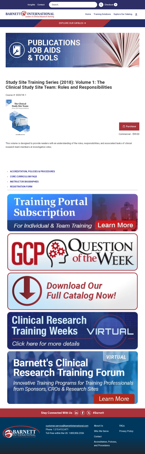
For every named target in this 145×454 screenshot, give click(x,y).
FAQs (122, 425)
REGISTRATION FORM (21, 186)
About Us (98, 425)
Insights (31, 5)
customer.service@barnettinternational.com (67, 425)
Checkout (110, 5)
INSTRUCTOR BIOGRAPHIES (24, 181)
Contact (40, 5)
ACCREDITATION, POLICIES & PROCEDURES (32, 171)
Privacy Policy (126, 431)
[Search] (101, 4)
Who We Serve (101, 431)
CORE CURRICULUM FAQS (23, 176)
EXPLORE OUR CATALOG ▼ (72, 23)
